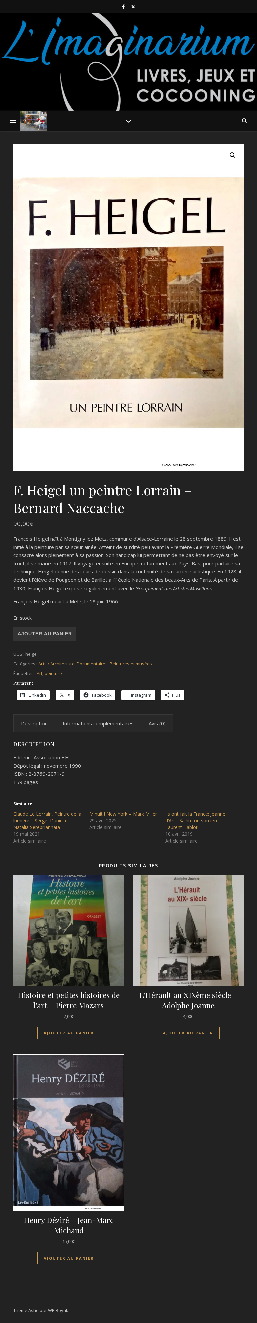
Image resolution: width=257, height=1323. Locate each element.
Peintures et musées (131, 664)
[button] (233, 155)
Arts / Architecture (56, 664)
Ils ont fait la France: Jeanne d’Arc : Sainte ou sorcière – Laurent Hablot (195, 820)
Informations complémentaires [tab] (98, 723)
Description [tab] (34, 723)
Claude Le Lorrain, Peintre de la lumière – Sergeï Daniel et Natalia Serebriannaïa (47, 820)
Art (39, 673)
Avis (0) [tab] (157, 723)
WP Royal (57, 1310)
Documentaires (92, 664)
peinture (53, 673)
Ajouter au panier (45, 634)
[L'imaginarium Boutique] (33, 121)
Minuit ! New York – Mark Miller (123, 814)
